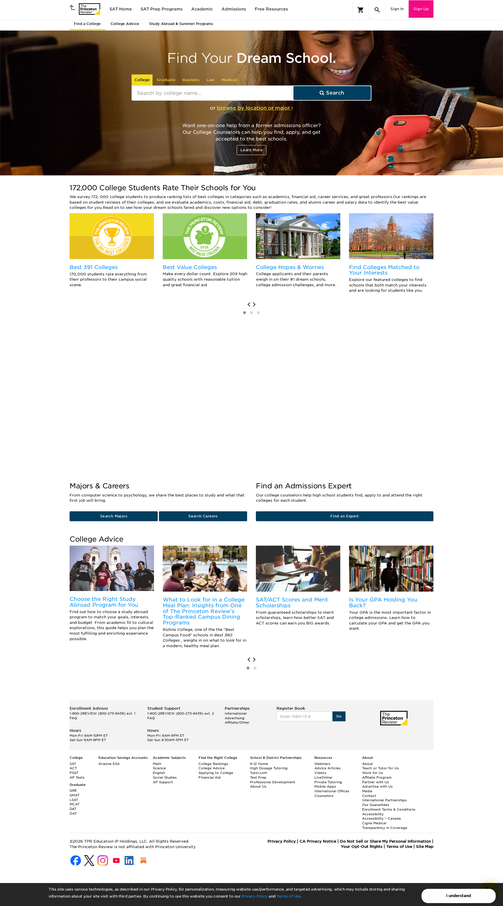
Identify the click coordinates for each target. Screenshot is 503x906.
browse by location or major (254, 108)
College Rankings (213, 764)
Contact (369, 796)
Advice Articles (327, 768)
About (367, 764)
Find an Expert (344, 516)
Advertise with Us (377, 786)
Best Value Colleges (190, 267)
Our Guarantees (375, 805)
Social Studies (165, 777)
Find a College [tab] (87, 24)
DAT (73, 809)
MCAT (74, 804)
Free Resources (271, 9)
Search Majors (113, 516)
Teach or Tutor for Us (380, 768)
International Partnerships (384, 800)
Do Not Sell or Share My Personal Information (385, 841)
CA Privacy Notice (318, 841)
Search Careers (203, 516)
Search (334, 93)
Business (190, 80)
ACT (73, 768)
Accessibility (373, 814)
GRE (73, 790)
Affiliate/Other (237, 722)
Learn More (251, 150)
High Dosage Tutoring (269, 768)
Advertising (235, 718)
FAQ (73, 718)
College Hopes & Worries (290, 267)
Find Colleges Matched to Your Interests (384, 270)
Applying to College (216, 773)
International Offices (331, 791)
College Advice (212, 768)
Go (339, 716)
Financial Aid (210, 777)
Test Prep (258, 777)
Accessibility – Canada (381, 818)
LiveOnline (323, 777)
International (236, 713)
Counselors (324, 796)
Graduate (166, 80)
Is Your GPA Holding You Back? (383, 602)
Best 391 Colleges (94, 267)
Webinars (322, 764)
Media (367, 791)
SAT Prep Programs (162, 9)
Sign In (397, 9)
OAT (73, 813)
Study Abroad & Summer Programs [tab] (181, 24)
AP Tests (77, 777)
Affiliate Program (377, 777)
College (142, 80)
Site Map (424, 846)
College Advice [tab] (125, 24)
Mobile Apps (325, 786)
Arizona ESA (109, 764)
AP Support (163, 782)
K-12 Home (259, 764)
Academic (202, 9)
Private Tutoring (328, 782)
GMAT (74, 795)
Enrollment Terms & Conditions (388, 809)
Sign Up (421, 9)
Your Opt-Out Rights (361, 846)
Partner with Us (375, 782)
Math (157, 764)
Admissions (234, 9)
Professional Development (272, 782)
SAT (73, 764)
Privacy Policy (255, 896)
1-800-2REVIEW (102, 713)
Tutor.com (258, 773)
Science (159, 768)
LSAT (74, 800)
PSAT (74, 773)
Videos (320, 773)
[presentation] (248, 304)
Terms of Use (288, 896)
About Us (258, 786)
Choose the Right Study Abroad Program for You (104, 602)
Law (210, 80)
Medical (229, 80)
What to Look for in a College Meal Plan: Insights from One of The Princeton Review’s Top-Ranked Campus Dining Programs (204, 611)
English (159, 773)
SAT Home (120, 9)
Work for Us (372, 773)
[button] (244, 313)
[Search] (377, 9)
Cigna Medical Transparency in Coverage (384, 825)
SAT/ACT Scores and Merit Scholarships (292, 602)
